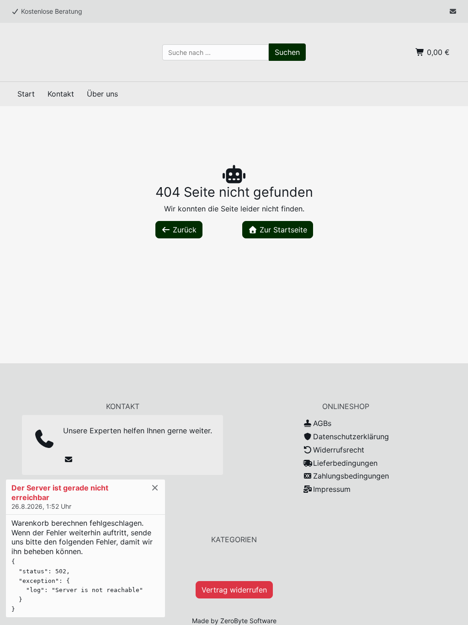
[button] (287, 52)
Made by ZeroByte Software (234, 621)
